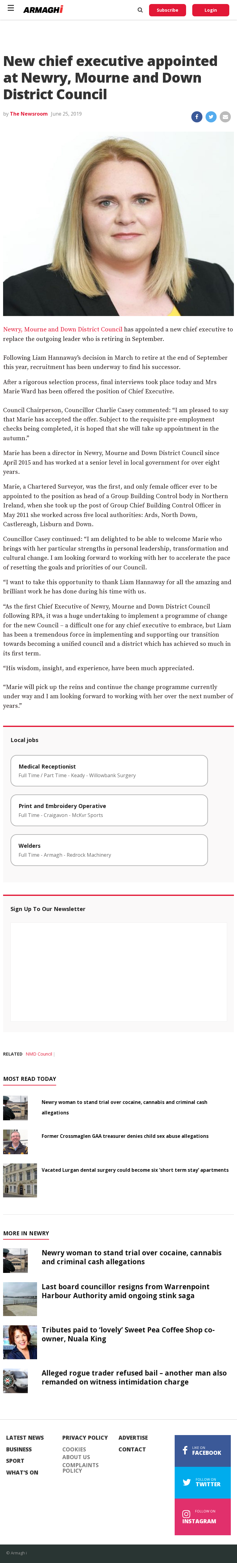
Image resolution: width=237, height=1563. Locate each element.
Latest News (25, 1438)
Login (211, 10)
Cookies (74, 1449)
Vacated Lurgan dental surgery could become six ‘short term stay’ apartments (135, 1170)
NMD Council (39, 1054)
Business (19, 1449)
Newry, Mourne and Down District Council (63, 330)
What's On (22, 1472)
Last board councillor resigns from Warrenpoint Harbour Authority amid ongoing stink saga (126, 1291)
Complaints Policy (80, 1467)
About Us (76, 1457)
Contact (132, 1449)
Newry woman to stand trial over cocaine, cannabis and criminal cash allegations (132, 1257)
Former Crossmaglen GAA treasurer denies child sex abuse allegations (125, 1136)
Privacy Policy (85, 1438)
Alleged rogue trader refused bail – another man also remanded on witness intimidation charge (134, 1377)
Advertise (133, 1438)
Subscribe (167, 10)
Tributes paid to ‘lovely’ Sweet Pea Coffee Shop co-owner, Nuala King (128, 1334)
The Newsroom (29, 113)
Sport (15, 1461)
